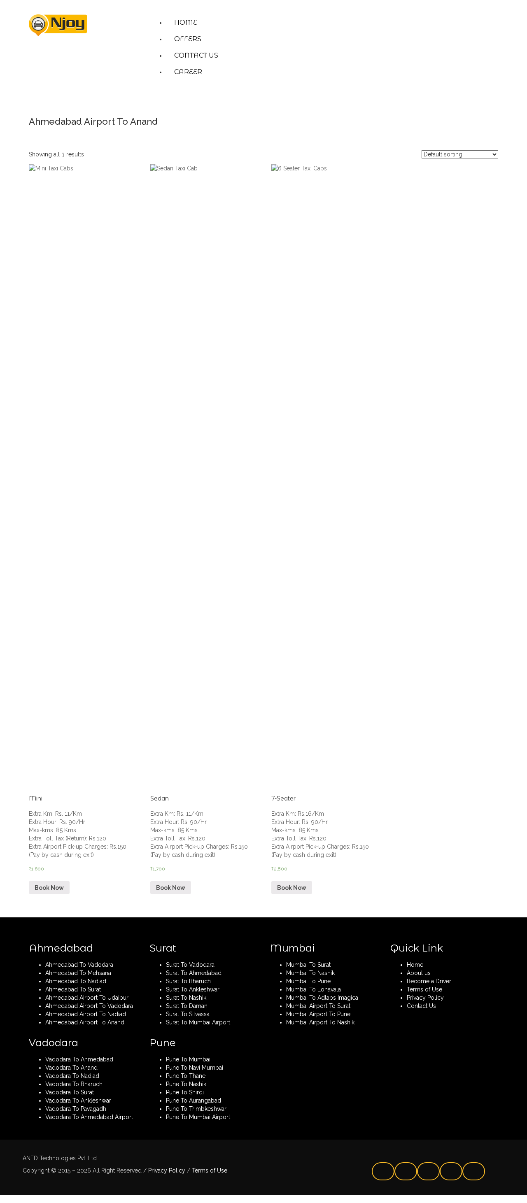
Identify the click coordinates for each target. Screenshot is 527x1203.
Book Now (49, 887)
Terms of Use (208, 1170)
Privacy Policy (166, 1170)
